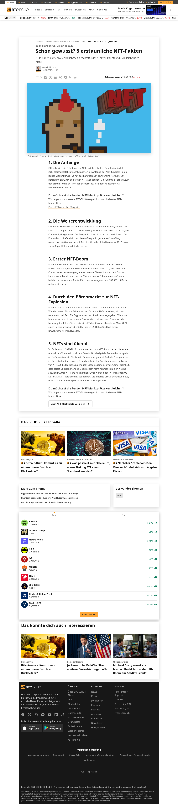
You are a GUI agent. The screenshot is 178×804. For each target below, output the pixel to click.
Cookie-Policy (75, 755)
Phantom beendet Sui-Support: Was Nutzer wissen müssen (49, 498)
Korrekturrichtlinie (77, 735)
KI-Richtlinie (74, 739)
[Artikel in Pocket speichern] (65, 77)
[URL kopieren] (75, 77)
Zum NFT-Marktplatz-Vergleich (64, 207)
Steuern (68, 9)
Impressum (74, 708)
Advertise (152, 2)
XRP (59, 9)
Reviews (95, 705)
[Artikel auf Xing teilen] (60, 77)
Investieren (80, 9)
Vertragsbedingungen (38, 755)
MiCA (91, 9)
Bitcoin (38, 9)
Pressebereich (122, 712)
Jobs (70, 699)
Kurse (94, 696)
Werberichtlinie (76, 730)
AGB (83, 771)
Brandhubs (97, 718)
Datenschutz (74, 712)
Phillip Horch (52, 67)
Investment (75, 41)
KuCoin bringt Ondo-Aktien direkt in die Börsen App (46, 502)
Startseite (39, 41)
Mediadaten (74, 704)
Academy (96, 714)
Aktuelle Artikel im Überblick (57, 41)
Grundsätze (74, 721)
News (94, 691)
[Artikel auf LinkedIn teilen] (55, 77)
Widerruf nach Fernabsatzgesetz (135, 755)
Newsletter (97, 723)
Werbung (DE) (122, 708)
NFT (83, 41)
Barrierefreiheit (76, 717)
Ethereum (49, 9)
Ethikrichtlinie (75, 726)
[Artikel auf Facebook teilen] (45, 77)
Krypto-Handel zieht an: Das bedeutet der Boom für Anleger (50, 493)
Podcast (95, 709)
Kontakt (119, 699)
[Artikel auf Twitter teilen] (50, 77)
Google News (98, 727)
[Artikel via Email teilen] (70, 77)
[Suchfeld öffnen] (170, 10)
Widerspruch (90, 760)
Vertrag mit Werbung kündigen (100, 755)
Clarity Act (102, 9)
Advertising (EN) (123, 704)
